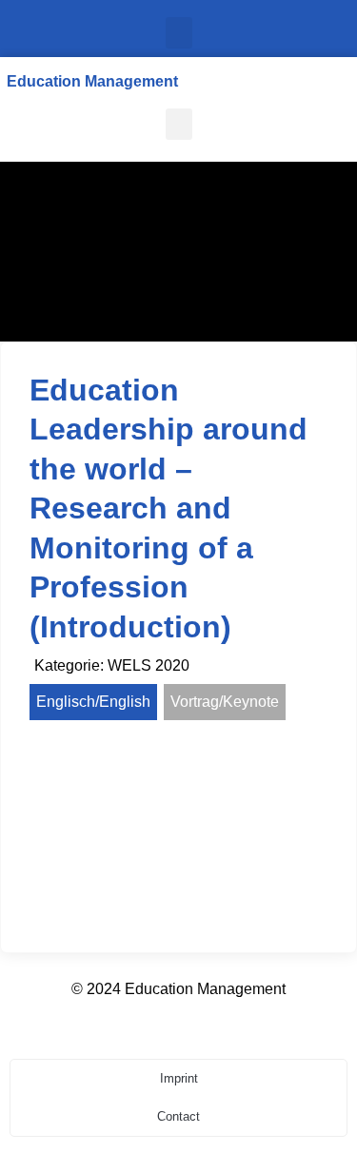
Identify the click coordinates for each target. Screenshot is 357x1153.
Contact (178, 1116)
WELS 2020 (148, 665)
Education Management (92, 81)
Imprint (179, 1078)
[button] (179, 33)
